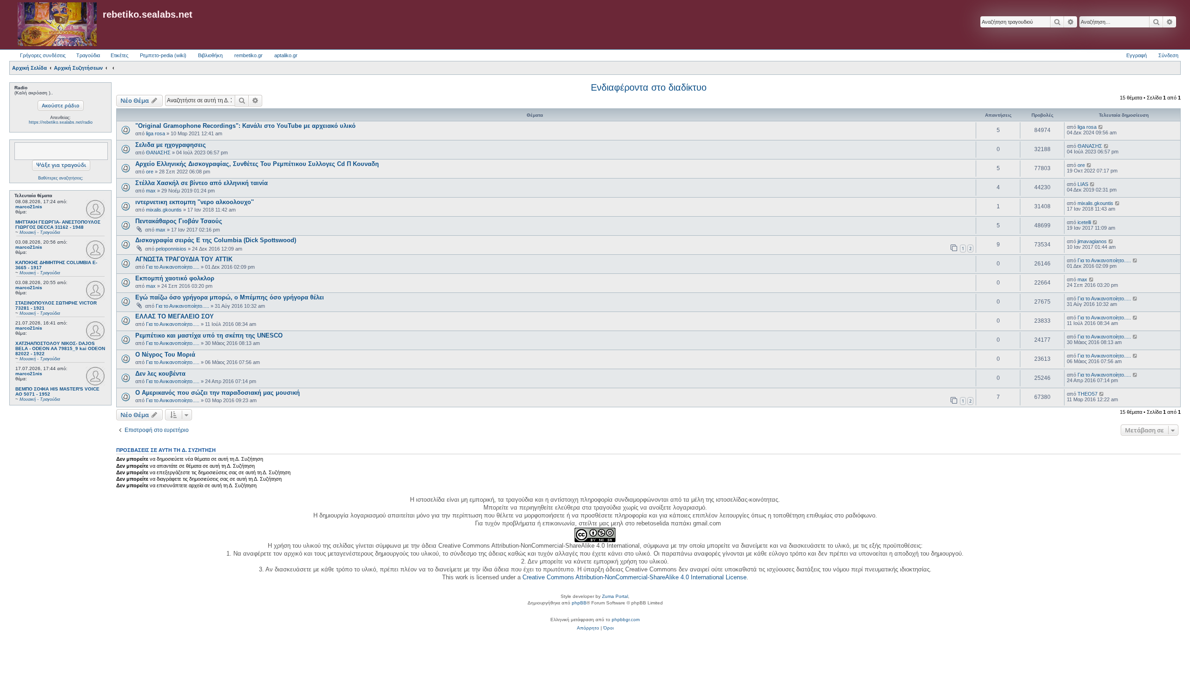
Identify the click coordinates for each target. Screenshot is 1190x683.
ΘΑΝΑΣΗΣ (158, 152)
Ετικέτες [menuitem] (119, 55)
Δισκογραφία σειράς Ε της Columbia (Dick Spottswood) (215, 240)
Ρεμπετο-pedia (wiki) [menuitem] (163, 55)
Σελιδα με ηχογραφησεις (170, 144)
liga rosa (155, 133)
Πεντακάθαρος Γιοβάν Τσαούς (178, 221)
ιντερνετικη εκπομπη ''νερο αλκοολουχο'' (194, 202)
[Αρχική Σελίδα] (57, 24)
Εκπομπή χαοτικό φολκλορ (174, 278)
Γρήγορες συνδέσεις (43, 55)
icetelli (1084, 222)
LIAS (1083, 184)
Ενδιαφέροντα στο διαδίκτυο (649, 87)
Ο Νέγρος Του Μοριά (165, 354)
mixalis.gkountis (164, 209)
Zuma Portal (615, 596)
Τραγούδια (88, 55)
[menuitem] (588, 628)
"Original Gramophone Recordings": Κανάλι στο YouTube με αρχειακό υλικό (245, 125)
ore (149, 171)
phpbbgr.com (626, 619)
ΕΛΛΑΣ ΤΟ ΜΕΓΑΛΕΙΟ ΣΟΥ (174, 316)
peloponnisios (171, 249)
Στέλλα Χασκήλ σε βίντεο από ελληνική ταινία (201, 182)
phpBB (579, 602)
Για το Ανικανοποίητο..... (172, 267)
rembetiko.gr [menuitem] (248, 55)
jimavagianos (1092, 241)
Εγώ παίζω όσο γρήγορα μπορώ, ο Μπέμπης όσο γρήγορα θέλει (229, 297)
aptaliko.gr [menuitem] (286, 55)
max (151, 190)
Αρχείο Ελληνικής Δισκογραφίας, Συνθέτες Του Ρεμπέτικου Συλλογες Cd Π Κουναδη (257, 163)
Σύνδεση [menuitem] (1168, 55)
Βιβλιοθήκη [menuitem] (210, 55)
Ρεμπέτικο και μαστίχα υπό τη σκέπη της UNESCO (209, 335)
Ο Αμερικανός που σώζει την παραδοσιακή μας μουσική (217, 392)
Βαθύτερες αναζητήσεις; (60, 178)
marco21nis (28, 206)
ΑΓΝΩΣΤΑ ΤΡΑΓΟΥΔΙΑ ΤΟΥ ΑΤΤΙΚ (183, 259)
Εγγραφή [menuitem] (1136, 55)
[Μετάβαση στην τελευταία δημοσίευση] (1101, 127)
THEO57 (1087, 394)
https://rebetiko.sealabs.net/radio (61, 122)
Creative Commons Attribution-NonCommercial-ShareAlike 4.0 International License (634, 577)
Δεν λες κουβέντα (160, 373)
